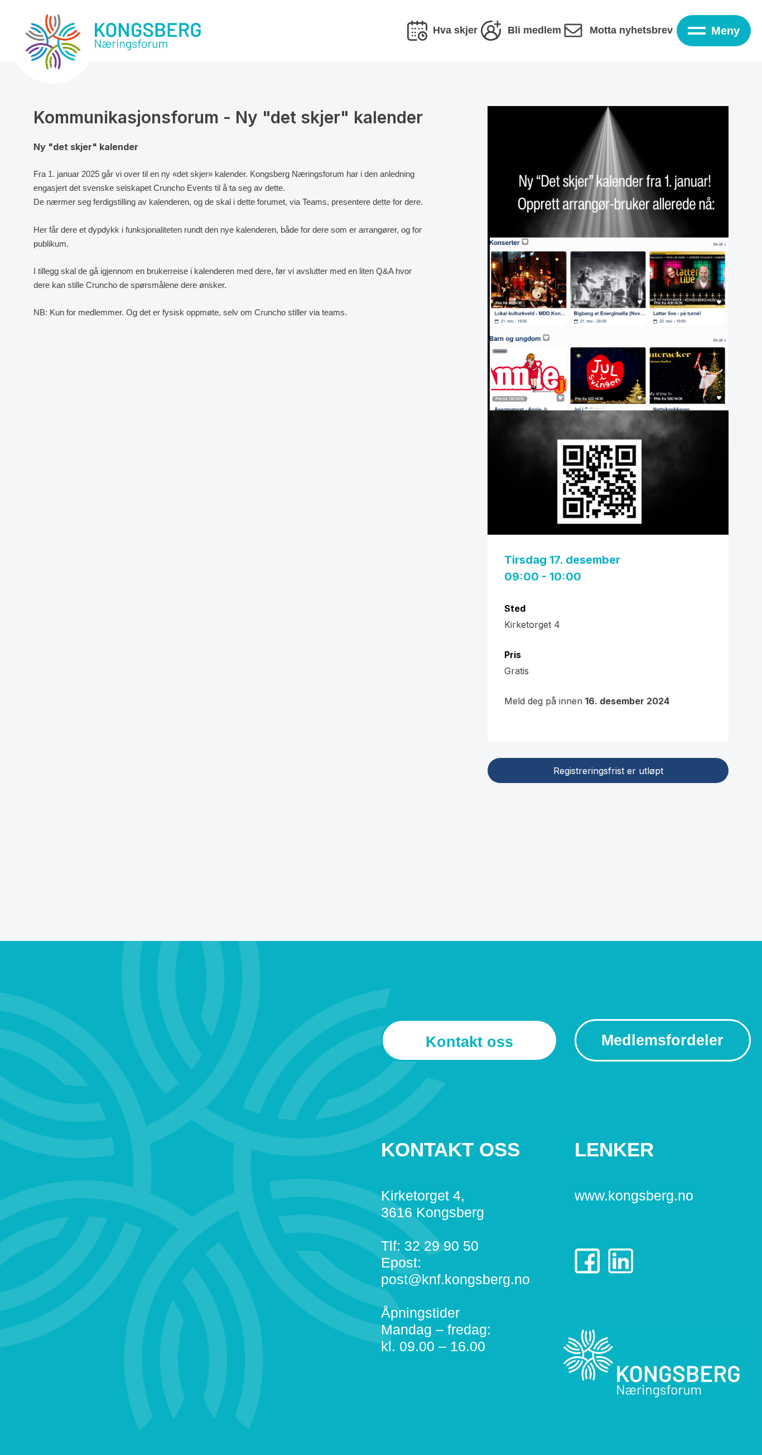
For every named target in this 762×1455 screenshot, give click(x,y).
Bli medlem (534, 30)
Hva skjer (455, 30)
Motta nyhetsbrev (631, 30)
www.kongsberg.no (634, 1195)
